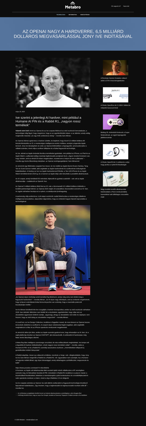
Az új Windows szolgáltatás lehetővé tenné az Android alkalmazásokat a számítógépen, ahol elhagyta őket (49, 393)
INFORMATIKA (73, 14)
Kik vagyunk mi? (116, 6)
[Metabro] (73, 6)
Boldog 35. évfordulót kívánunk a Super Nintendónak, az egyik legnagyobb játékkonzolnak (115, 134)
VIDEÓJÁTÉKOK (85, 14)
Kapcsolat (126, 6)
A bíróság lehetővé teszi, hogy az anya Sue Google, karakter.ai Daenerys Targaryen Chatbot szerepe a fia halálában (52, 395)
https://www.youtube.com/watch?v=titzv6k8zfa (32, 368)
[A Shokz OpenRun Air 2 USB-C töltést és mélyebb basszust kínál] (115, 101)
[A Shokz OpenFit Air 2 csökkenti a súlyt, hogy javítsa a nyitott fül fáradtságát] (115, 158)
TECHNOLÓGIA (60, 14)
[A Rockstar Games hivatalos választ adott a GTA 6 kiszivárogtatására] (115, 74)
